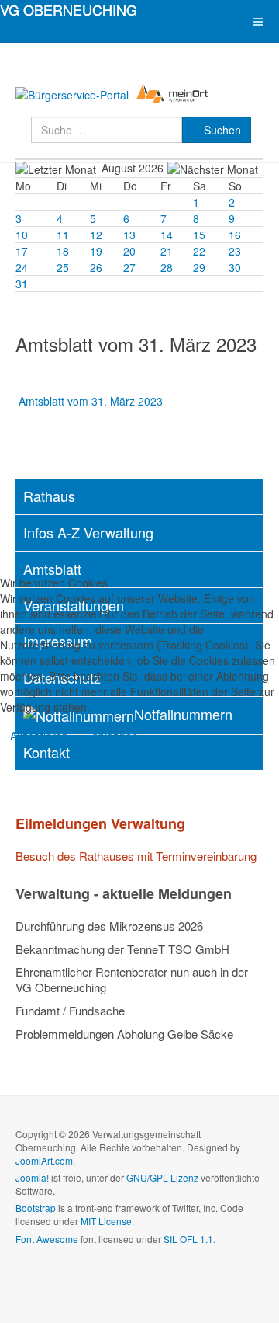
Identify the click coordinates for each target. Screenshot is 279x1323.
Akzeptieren (39, 735)
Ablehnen (114, 735)
